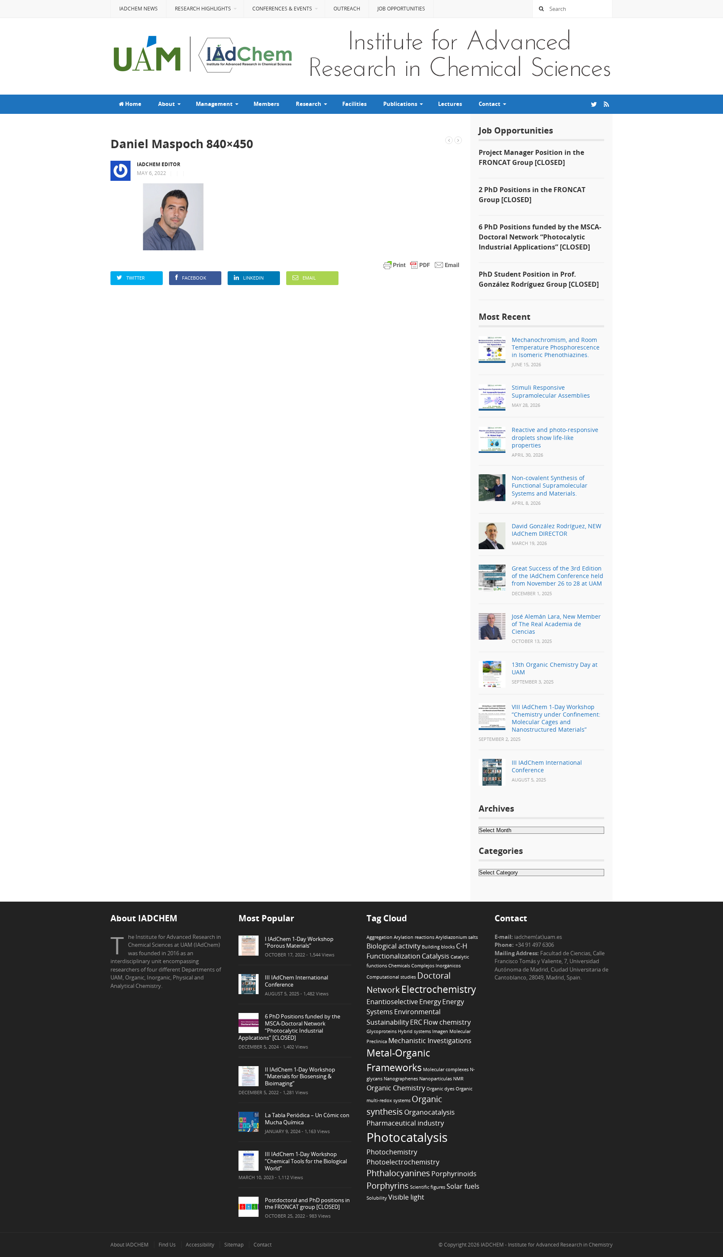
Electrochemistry (438, 989)
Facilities (354, 104)
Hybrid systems (414, 1031)
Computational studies (391, 977)
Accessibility (200, 1244)
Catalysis (435, 956)
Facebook (194, 278)
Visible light (406, 1197)
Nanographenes (401, 1079)
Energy (430, 1001)
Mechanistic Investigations (430, 1040)
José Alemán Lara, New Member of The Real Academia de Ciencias (556, 623)
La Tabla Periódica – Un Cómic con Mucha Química (307, 1118)
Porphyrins (388, 1185)
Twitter (135, 278)
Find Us (167, 1244)
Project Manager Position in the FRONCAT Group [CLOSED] (531, 157)
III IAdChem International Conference (547, 766)
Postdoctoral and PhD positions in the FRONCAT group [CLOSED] (307, 1203)
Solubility (377, 1198)
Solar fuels (462, 1186)
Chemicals (399, 966)
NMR (458, 1079)
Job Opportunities (401, 8)
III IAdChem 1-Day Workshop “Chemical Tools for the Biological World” (306, 1161)
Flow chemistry (447, 1022)
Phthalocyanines (398, 1173)
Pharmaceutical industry (405, 1123)
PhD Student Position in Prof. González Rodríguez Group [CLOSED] (539, 279)
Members (266, 104)
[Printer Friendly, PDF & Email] (421, 264)
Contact (263, 1244)
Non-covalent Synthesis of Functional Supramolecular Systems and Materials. (549, 485)
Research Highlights (203, 8)
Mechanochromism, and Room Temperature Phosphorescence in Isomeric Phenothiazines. (556, 347)
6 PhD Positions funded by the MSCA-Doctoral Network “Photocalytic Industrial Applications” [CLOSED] (540, 237)
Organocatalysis (429, 1112)
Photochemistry (392, 1152)
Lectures (450, 104)
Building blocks (438, 947)
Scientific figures (427, 1187)
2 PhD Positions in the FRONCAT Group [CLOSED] (532, 194)
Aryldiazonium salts (457, 937)
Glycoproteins (382, 1031)
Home (132, 104)
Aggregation (379, 937)
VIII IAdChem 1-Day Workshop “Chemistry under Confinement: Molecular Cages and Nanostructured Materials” (556, 718)
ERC (416, 1022)
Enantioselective (392, 1001)
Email (309, 278)
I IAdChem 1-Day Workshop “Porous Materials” (299, 942)
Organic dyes (440, 1089)
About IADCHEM (129, 1244)
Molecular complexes (446, 1069)
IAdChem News (138, 8)
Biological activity (393, 946)
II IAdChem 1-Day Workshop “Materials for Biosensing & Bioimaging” (300, 1076)
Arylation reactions (414, 937)
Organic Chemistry (396, 1087)
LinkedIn (253, 278)
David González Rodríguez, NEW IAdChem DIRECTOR (556, 529)
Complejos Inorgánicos (436, 966)
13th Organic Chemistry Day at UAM (554, 668)
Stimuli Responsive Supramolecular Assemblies (551, 391)
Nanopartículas (435, 1079)
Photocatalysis (407, 1137)
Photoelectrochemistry (403, 1162)
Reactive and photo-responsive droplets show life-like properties (555, 437)
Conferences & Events (282, 8)
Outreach (346, 8)
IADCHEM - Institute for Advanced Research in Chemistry (546, 1244)
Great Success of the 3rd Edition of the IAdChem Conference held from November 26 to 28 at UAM (557, 575)
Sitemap (234, 1244)
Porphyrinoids (454, 1173)
